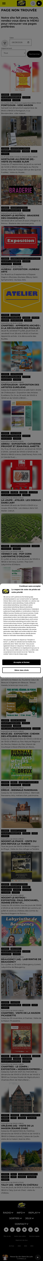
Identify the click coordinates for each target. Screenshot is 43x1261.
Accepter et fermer (22, 662)
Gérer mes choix (21, 670)
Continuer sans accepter (30, 586)
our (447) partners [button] (14, 597)
